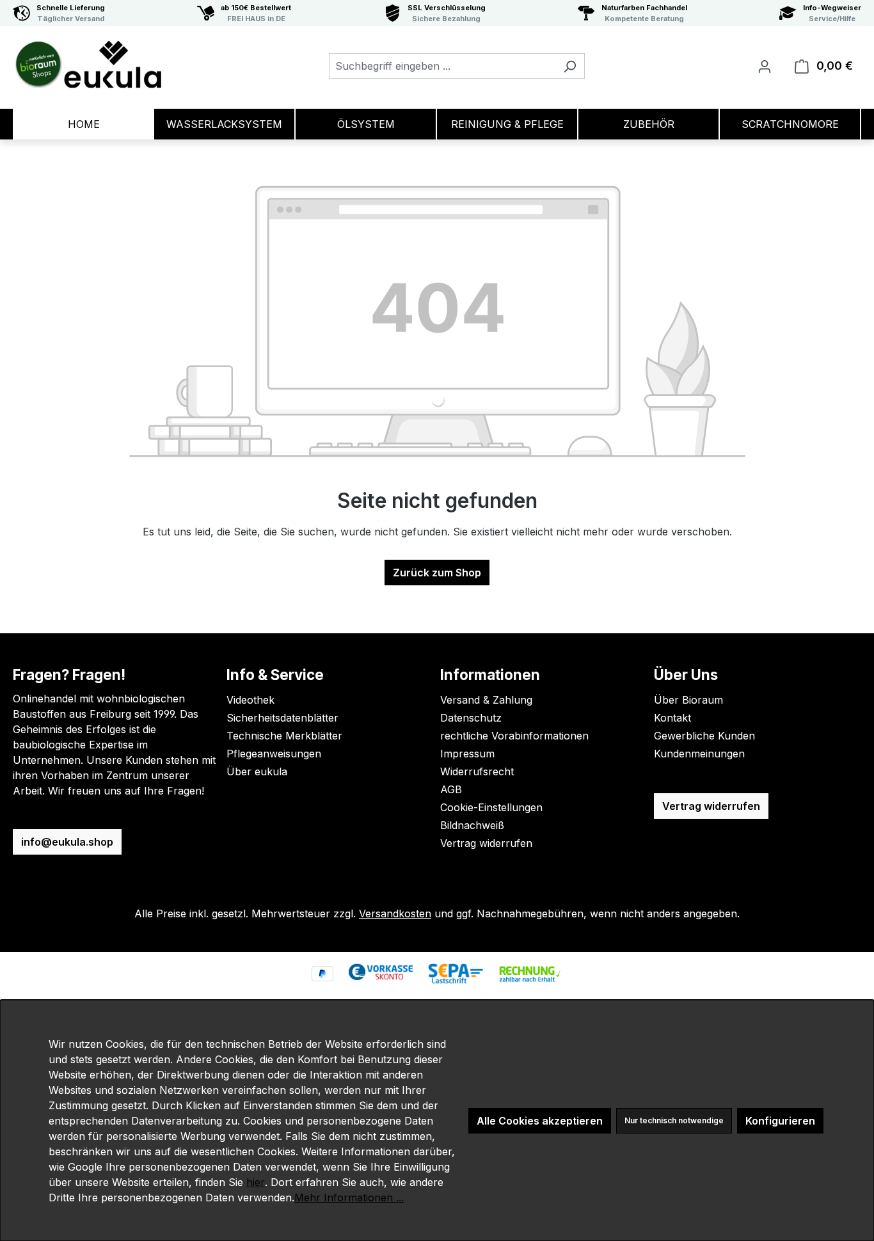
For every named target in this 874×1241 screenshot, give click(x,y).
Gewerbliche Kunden (704, 735)
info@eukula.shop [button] (67, 841)
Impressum (467, 753)
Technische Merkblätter (284, 735)
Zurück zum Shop (437, 572)
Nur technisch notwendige (674, 1120)
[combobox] (442, 66)
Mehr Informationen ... (349, 1197)
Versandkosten (395, 913)
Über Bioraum (688, 699)
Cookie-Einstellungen (491, 807)
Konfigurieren (780, 1120)
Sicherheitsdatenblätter (282, 717)
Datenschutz (471, 717)
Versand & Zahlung (486, 699)
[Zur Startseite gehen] (88, 63)
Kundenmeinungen (699, 753)
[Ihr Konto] (764, 66)
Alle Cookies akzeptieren (540, 1120)
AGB (451, 789)
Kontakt (672, 717)
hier (255, 1182)
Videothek (250, 699)
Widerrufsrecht (477, 771)
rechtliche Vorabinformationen (514, 735)
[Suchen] (570, 66)
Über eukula (256, 771)
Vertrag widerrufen (486, 843)
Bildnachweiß (472, 825)
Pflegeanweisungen (273, 753)
